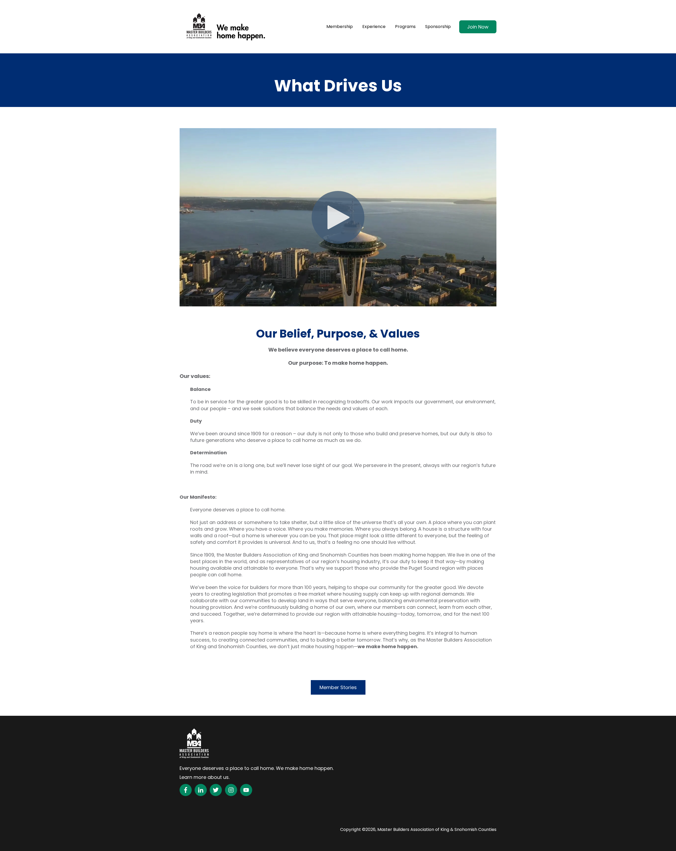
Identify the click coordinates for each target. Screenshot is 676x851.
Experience (374, 27)
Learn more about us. (204, 777)
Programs (405, 27)
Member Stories (338, 687)
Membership (339, 27)
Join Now (478, 27)
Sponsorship (438, 27)
